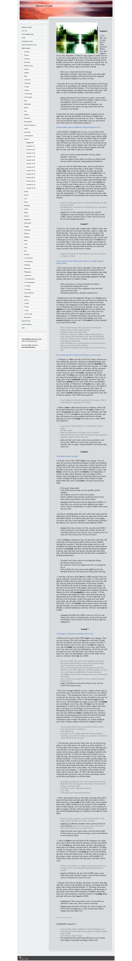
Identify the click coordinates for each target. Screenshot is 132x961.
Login (111, 957)
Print (22, 957)
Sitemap (27, 957)
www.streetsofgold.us (28, 347)
